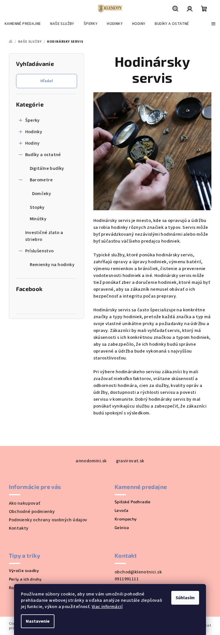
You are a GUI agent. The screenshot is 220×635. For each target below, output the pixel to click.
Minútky (38, 219)
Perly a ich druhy (25, 579)
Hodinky (33, 132)
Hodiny (32, 143)
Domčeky (41, 193)
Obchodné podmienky (32, 511)
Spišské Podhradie (133, 502)
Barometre (41, 180)
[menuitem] (22, 23)
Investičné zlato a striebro (44, 236)
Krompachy (126, 519)
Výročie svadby (24, 571)
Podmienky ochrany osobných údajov (48, 520)
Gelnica (122, 528)
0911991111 (127, 579)
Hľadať (46, 81)
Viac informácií (107, 606)
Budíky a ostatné (43, 155)
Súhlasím (185, 598)
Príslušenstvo (39, 251)
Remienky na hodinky (52, 265)
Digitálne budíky (47, 168)
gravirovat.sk (130, 461)
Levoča (121, 510)
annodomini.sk (91, 461)
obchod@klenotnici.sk (138, 572)
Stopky (37, 207)
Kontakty (19, 528)
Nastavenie (38, 621)
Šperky (32, 120)
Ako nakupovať (24, 503)
